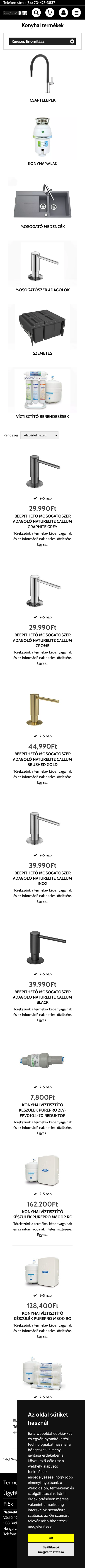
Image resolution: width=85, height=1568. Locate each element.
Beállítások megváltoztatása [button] (51, 1549)
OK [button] (51, 1538)
